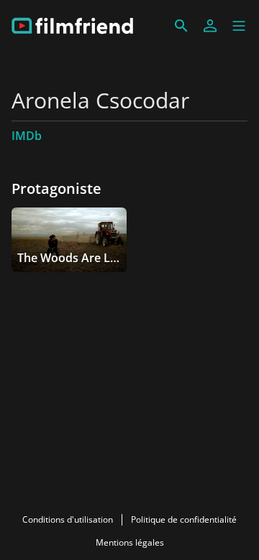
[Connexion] (210, 25)
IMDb (27, 136)
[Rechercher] (181, 25)
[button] (238, 25)
